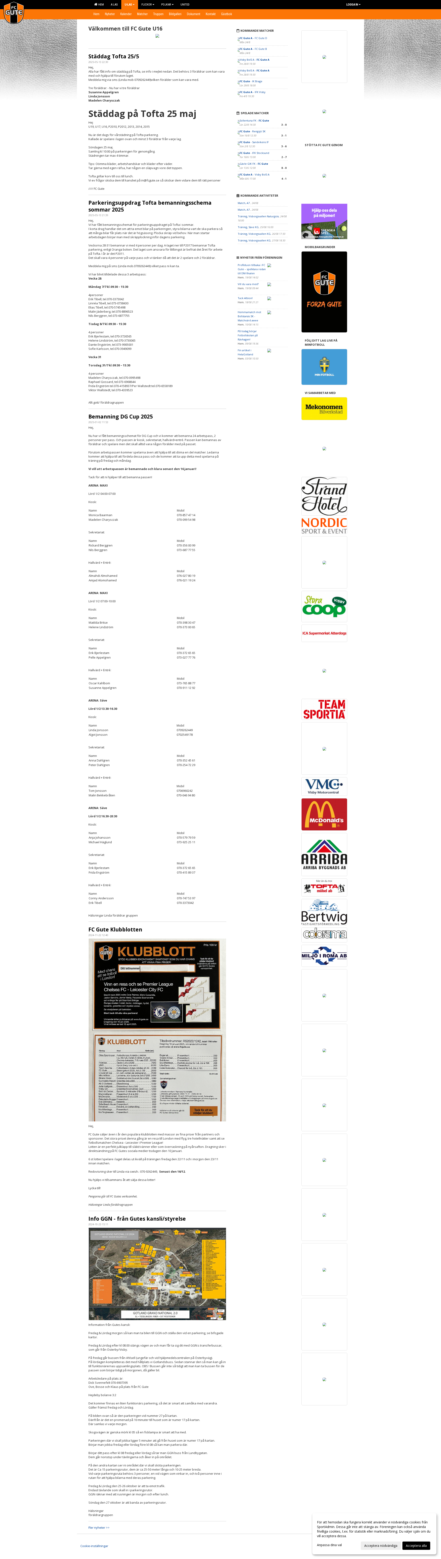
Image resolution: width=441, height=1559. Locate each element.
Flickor (146, 4)
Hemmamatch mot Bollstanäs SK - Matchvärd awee (249, 316)
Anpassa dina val (329, 1545)
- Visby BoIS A (254, 174)
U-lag (128, 4)
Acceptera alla (416, 1545)
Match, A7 (244, 203)
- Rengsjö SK (253, 131)
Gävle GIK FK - (254, 163)
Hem (100, 4)
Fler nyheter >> (99, 1527)
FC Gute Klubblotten (115, 929)
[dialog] (374, 1533)
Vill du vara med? (248, 284)
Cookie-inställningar (94, 1546)
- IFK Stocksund (255, 153)
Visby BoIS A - (254, 59)
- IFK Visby (253, 92)
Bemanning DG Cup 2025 (120, 416)
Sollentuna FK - (254, 120)
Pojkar (166, 4)
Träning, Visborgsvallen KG (254, 233)
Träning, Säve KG (248, 227)
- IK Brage (251, 81)
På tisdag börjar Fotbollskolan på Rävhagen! (248, 335)
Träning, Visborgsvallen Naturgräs (258, 216)
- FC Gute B (253, 49)
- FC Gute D (253, 38)
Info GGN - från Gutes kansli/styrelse (137, 1218)
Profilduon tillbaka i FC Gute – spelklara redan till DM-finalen (252, 269)
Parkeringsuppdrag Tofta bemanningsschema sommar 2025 (150, 206)
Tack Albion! (245, 298)
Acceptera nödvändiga (380, 1545)
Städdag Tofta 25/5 (113, 56)
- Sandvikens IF (254, 142)
